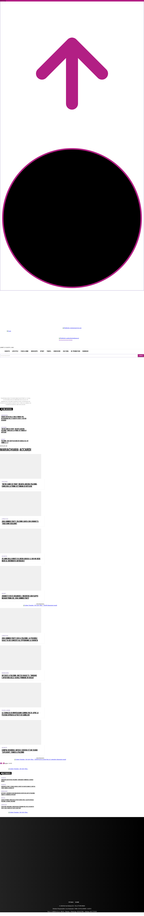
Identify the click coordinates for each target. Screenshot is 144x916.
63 (3, 763)
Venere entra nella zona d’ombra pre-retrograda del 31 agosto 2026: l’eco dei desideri (13, 418)
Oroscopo (4, 415)
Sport (3, 439)
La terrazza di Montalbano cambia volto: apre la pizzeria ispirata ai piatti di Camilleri (20, 713)
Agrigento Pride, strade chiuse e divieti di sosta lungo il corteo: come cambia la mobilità (18, 787)
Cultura (3, 427)
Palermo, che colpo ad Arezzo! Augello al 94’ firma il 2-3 (15, 442)
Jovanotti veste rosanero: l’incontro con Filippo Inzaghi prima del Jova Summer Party (20, 597)
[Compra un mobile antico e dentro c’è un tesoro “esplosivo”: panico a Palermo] (20, 732)
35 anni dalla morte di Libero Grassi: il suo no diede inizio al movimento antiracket (21, 559)
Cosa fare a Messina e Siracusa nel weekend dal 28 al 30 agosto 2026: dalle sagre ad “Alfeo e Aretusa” (17, 807)
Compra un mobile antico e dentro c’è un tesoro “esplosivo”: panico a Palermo (20, 751)
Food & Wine (6, 710)
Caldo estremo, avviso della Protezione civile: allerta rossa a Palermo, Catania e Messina (17, 800)
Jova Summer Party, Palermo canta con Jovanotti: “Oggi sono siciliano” (20, 522)
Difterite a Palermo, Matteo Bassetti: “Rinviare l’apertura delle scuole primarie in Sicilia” (19, 676)
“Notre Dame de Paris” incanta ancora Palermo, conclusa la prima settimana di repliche (13, 430)
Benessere (5, 672)
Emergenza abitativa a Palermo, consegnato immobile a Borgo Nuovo (17, 780)
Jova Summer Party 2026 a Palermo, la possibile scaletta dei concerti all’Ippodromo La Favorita (20, 639)
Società (4, 556)
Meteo (3, 797)
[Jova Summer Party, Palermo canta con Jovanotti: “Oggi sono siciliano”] (20, 503)
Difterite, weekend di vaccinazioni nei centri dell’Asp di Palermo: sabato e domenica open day (18, 793)
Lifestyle (5, 518)
